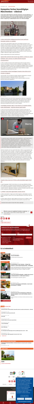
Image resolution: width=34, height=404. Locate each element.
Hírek (14, 376)
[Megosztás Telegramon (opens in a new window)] (6, 218)
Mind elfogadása (28, 398)
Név (2, 233)
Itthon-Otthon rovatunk (5, 363)
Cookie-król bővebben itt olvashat (24, 401)
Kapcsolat (10, 384)
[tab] (2, 306)
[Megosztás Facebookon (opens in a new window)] (4, 218)
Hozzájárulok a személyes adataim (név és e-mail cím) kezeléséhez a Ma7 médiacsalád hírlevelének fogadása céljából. (6, 240)
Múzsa (18, 376)
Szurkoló (24, 376)
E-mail (18, 233)
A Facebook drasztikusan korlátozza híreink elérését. (10, 229)
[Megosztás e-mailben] (1, 218)
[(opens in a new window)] (9, 381)
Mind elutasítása (21, 398)
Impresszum (4, 384)
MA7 (9, 376)
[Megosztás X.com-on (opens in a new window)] (9, 218)
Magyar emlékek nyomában (5, 222)
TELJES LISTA (4, 335)
